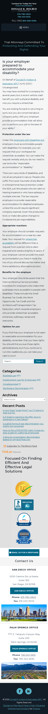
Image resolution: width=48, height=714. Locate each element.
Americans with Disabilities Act (29, 140)
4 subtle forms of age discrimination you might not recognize (23, 425)
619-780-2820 (24, 14)
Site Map (18, 705)
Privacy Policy (29, 705)
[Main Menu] (24, 27)
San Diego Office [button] (24, 591)
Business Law (9, 375)
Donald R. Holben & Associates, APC (25, 699)
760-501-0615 (24, 17)
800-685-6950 (29, 21)
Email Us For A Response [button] (25, 552)
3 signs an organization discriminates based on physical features (21, 438)
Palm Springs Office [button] (24, 648)
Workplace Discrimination (16, 388)
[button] (45, 695)
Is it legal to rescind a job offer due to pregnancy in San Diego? (22, 418)
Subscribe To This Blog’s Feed (22, 446)
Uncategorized (10, 384)
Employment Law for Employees (19, 380)
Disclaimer (8, 705)
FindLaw (36, 708)
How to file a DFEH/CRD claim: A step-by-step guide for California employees (24, 431)
